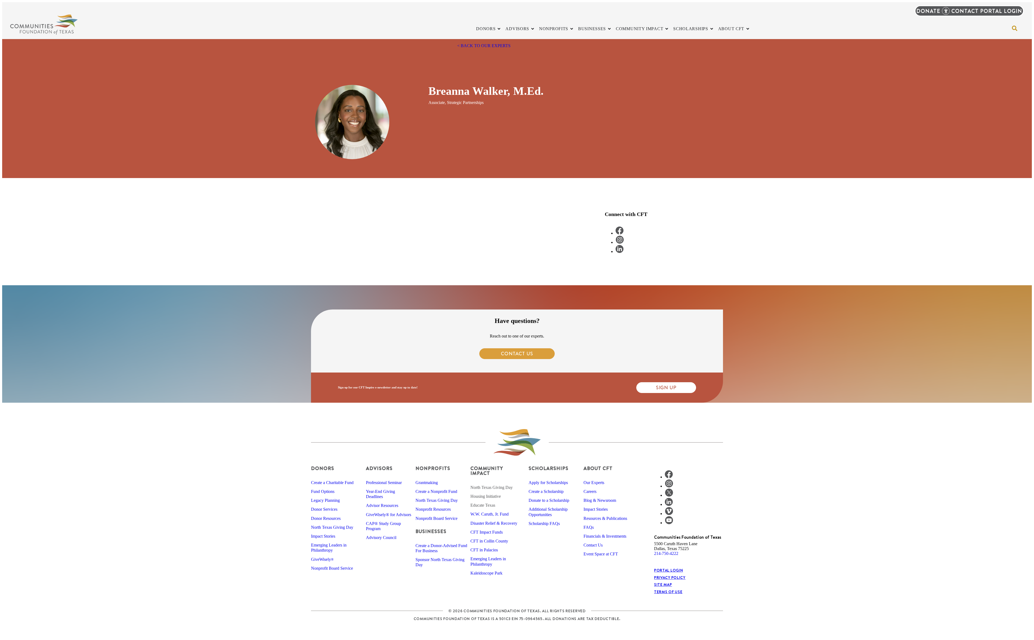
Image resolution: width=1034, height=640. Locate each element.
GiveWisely (322, 559)
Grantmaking (426, 482)
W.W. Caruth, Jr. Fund (489, 514)
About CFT (598, 468)
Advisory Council (381, 537)
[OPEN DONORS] (499, 29)
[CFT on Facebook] (620, 233)
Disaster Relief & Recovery (493, 523)
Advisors (379, 468)
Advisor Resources (382, 505)
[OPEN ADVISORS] (532, 29)
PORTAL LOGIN (1001, 11)
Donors (322, 468)
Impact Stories (323, 536)
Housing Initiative (485, 496)
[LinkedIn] (669, 504)
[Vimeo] (669, 513)
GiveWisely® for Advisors (388, 514)
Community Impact (486, 470)
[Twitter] (669, 495)
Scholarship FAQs (544, 523)
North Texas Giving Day (332, 527)
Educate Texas (482, 505)
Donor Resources (326, 518)
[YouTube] (669, 522)
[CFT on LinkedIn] (620, 251)
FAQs (589, 527)
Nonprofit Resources (433, 509)
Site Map (663, 584)
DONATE (928, 11)
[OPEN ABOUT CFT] (748, 29)
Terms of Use (668, 591)
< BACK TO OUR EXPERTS (484, 45)
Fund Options (322, 491)
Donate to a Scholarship (549, 500)
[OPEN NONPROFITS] (572, 29)
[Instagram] (669, 486)
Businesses (430, 531)
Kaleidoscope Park (486, 573)
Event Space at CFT (601, 554)
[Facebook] (669, 477)
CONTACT (965, 11)
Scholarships (548, 468)
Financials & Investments (605, 536)
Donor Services (324, 509)
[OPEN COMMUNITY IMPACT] (667, 29)
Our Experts (594, 482)
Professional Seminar (384, 482)
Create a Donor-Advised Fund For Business (441, 548)
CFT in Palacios (484, 550)
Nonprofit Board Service (332, 568)
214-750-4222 (666, 553)
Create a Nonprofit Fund (436, 491)
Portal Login (668, 570)
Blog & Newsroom (600, 500)
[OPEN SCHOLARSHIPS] (712, 29)
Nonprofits (432, 468)
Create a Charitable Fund (332, 482)
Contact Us (593, 545)
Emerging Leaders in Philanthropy (329, 547)
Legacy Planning (325, 500)
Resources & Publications (605, 518)
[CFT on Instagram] (620, 242)
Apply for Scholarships (548, 482)
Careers (590, 491)
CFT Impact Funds (486, 532)
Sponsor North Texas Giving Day (439, 562)
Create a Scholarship (546, 491)
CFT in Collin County (489, 541)
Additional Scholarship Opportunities (548, 512)
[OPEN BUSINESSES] (609, 29)
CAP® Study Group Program (383, 526)
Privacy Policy (670, 577)
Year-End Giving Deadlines (380, 494)
